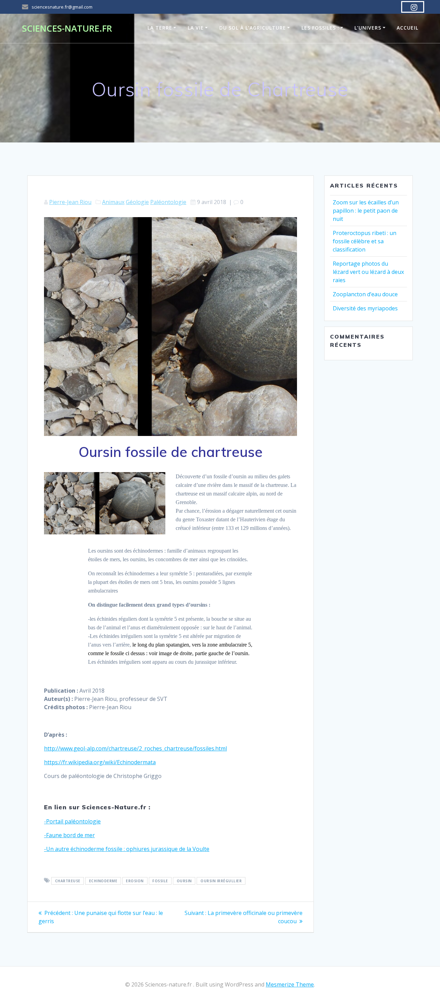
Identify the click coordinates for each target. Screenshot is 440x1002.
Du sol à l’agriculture (252, 27)
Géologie (137, 202)
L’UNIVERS (367, 27)
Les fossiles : (320, 27)
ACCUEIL (407, 27)
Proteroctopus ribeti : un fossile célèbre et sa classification (364, 241)
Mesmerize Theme (290, 984)
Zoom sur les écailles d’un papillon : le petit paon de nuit (366, 211)
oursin (184, 880)
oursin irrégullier (221, 880)
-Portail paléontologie (72, 821)
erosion (135, 880)
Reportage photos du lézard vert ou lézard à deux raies (368, 272)
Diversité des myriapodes (365, 308)
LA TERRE (159, 27)
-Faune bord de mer (69, 835)
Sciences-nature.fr (67, 28)
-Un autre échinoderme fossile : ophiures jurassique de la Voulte (126, 849)
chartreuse (67, 880)
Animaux (113, 202)
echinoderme (103, 880)
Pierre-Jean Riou (70, 202)
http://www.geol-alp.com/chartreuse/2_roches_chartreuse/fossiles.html (135, 748)
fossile (160, 880)
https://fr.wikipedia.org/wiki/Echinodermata (100, 762)
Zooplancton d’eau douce (365, 294)
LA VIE (196, 27)
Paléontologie (168, 202)
